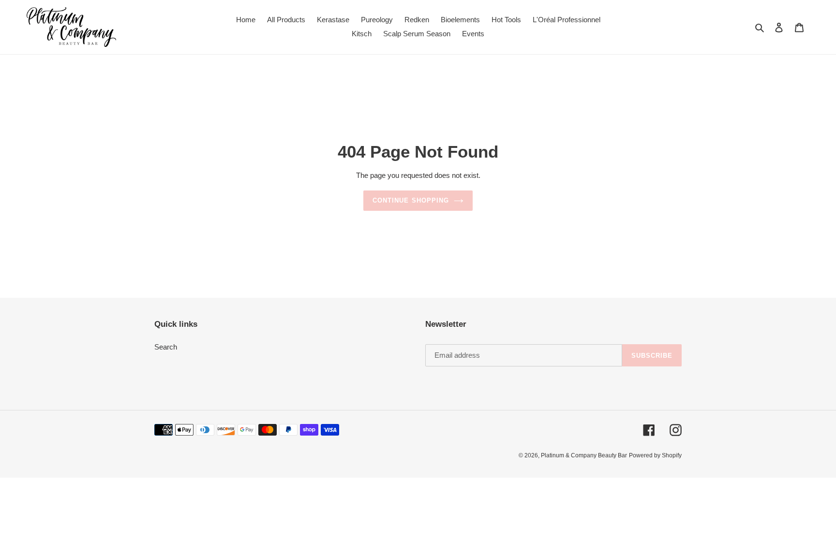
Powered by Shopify (655, 455)
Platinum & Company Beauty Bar (584, 455)
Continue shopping (411, 200)
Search (165, 347)
